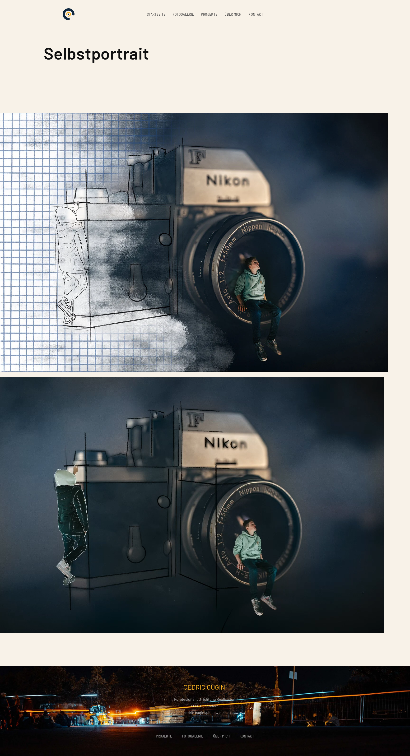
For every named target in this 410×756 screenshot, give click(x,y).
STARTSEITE (156, 14)
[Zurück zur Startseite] (69, 14)
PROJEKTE (209, 14)
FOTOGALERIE (183, 14)
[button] (205, 724)
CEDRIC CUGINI (205, 687)
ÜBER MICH (232, 14)
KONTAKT (255, 14)
